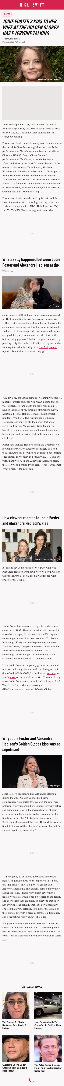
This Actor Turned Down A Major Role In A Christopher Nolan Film (47, 1068)
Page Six (38, 801)
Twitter (14, 323)
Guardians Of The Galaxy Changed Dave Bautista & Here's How (14, 1068)
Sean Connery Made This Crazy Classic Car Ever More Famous (47, 1025)
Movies (7, 14)
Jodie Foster (8, 124)
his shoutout (11, 452)
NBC (58, 307)
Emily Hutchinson (12, 39)
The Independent (48, 347)
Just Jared (36, 401)
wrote (48, 658)
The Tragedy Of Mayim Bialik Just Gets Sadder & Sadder (14, 1025)
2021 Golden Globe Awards (45, 128)
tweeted (38, 646)
